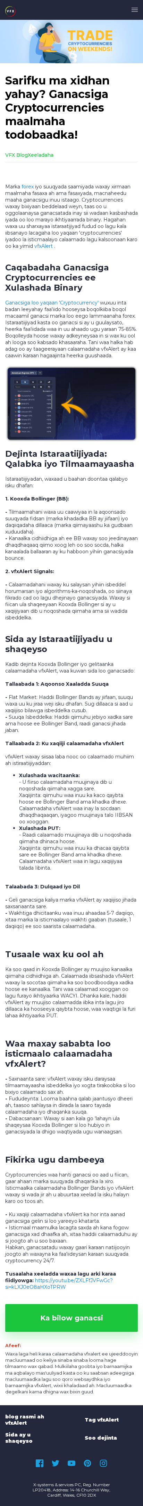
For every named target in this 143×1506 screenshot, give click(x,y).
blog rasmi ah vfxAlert (24, 1420)
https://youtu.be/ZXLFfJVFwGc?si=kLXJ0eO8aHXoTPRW (59, 1283)
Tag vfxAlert (102, 1420)
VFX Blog (16, 155)
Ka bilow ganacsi (71, 1318)
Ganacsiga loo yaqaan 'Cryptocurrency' (52, 303)
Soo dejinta (101, 1438)
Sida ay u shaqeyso (19, 1438)
